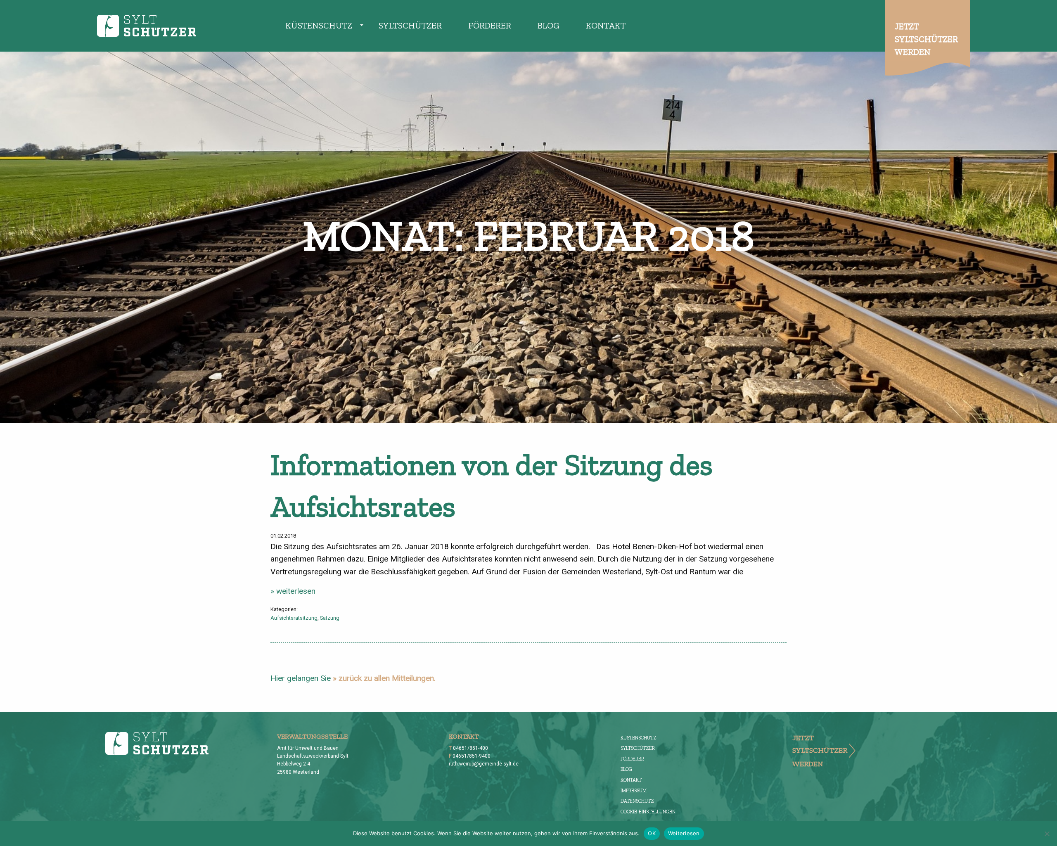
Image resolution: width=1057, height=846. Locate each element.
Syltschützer (410, 25)
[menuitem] (318, 26)
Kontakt (606, 25)
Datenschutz (637, 801)
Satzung (329, 618)
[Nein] (1047, 833)
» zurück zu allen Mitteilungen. (384, 678)
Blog (548, 25)
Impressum (634, 791)
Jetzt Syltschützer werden (926, 39)
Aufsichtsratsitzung (294, 618)
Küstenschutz (318, 25)
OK (652, 833)
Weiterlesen (684, 833)
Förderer (489, 25)
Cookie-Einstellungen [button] (648, 812)
